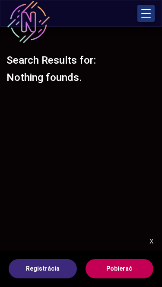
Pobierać (119, 268)
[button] (146, 13)
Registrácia (43, 268)
